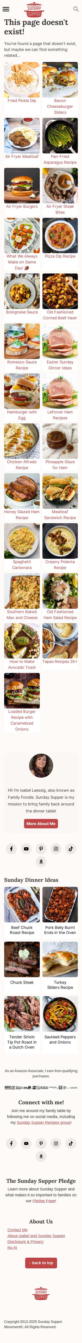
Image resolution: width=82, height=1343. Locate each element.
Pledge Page (44, 1201)
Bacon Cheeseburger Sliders (60, 106)
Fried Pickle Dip (22, 100)
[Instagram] (56, 848)
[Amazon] (41, 861)
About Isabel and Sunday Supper (36, 1236)
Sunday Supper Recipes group (43, 1122)
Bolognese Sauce (22, 312)
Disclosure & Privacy (25, 1242)
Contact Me (17, 1230)
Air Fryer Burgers (22, 206)
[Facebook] (11, 848)
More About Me (41, 823)
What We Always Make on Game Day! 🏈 (22, 262)
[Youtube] (26, 848)
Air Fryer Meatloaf (22, 156)
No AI (12, 1247)
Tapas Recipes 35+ (60, 661)
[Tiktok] (70, 848)
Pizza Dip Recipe (60, 256)
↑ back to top (41, 1263)
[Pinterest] (41, 848)
